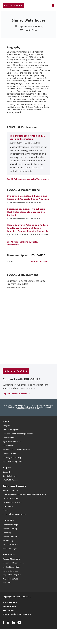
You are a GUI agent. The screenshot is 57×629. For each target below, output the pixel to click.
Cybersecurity (8, 437)
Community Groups (10, 524)
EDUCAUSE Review (10, 480)
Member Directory (10, 528)
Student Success (9, 453)
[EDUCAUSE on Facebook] (3, 622)
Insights (7, 468)
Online (5, 510)
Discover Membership (11, 559)
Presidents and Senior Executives (16, 449)
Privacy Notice (10, 602)
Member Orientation (11, 571)
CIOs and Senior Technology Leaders (18, 433)
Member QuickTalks (11, 536)
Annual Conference (10, 490)
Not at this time (39, 261)
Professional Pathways (12, 502)
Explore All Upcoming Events (14, 514)
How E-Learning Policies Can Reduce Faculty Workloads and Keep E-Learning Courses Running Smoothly (27, 228)
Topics (6, 421)
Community (8, 520)
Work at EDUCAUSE (10, 579)
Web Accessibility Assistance (17, 614)
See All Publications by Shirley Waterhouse (28, 179)
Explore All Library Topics (13, 461)
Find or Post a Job (10, 548)
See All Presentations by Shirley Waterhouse (22, 243)
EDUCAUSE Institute (10, 498)
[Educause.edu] (16, 371)
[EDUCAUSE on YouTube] (19, 622)
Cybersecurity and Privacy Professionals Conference (24, 494)
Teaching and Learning (12, 457)
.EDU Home (8, 610)
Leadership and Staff (11, 567)
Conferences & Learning (14, 486)
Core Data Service (10, 476)
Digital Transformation (12, 441)
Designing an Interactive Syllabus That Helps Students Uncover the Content (26, 212)
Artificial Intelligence (11, 429)
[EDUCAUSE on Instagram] (8, 622)
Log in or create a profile (15, 394)
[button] (53, 5)
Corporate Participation (12, 575)
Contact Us (7, 583)
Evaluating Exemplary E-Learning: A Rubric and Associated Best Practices (28, 197)
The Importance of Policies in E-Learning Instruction (27, 137)
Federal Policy (8, 445)
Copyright (7, 597)
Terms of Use (9, 606)
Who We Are (9, 555)
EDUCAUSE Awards (10, 544)
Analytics (6, 425)
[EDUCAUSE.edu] (13, 5)
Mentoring (7, 532)
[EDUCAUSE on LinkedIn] (13, 622)
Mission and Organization (13, 563)
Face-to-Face (8, 506)
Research (6, 472)
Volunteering (8, 540)
